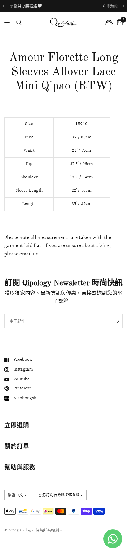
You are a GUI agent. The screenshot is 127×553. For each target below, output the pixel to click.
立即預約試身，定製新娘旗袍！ (82, 6)
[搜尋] (18, 22)
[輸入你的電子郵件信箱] (117, 321)
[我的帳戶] (109, 22)
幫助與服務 (19, 467)
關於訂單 (16, 446)
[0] (119, 22)
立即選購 (16, 425)
